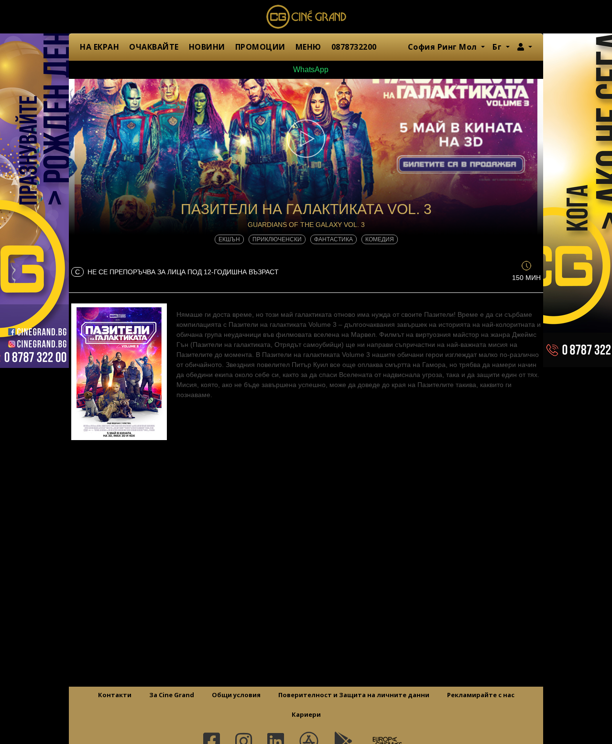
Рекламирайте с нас (480, 694)
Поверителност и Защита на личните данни (353, 694)
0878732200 (354, 47)
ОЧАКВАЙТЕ (154, 47)
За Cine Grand (171, 694)
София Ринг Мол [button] (444, 47)
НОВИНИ (207, 47)
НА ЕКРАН (99, 47)
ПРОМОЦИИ (260, 47)
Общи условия (236, 694)
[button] (525, 46)
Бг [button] (498, 47)
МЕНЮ (308, 47)
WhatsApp (309, 69)
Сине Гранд (306, 17)
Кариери (306, 714)
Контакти (114, 694)
